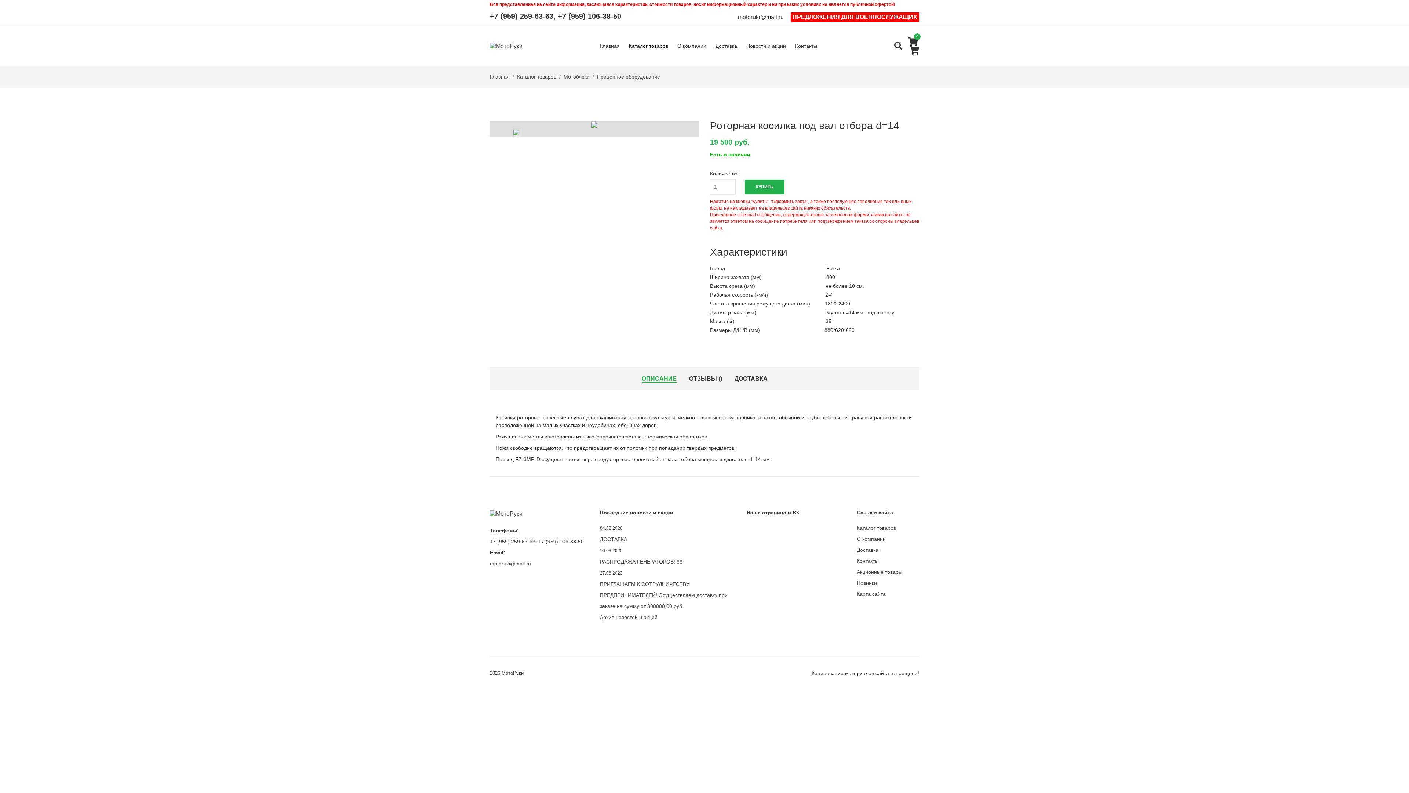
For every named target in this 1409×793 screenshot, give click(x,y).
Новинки (867, 583)
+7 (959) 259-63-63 (521, 16)
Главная (610, 46)
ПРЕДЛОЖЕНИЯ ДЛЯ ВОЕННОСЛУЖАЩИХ (855, 17)
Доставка (726, 46)
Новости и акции (766, 46)
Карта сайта (871, 594)
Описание (659, 379)
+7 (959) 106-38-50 (589, 16)
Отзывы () (705, 379)
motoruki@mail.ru (761, 17)
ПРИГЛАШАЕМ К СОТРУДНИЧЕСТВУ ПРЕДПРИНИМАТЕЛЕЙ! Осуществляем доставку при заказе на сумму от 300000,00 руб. (664, 595)
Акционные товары (879, 572)
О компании (691, 46)
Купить (764, 186)
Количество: (724, 174)
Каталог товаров (648, 46)
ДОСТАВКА (613, 539)
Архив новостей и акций (629, 617)
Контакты (806, 46)
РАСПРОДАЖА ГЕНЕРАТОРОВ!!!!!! (641, 562)
